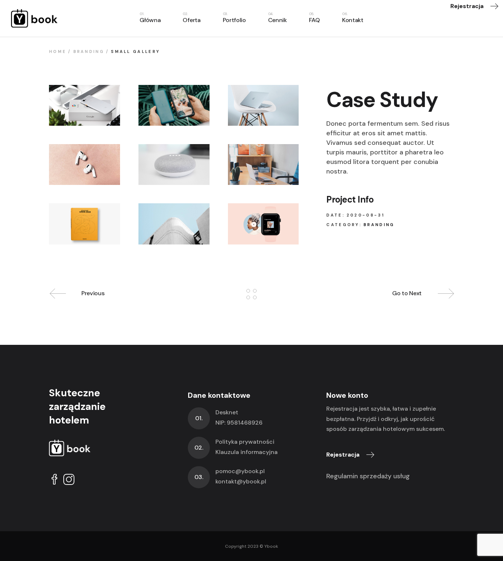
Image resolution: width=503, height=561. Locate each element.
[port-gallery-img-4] (84, 164)
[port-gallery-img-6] (263, 164)
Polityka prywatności (244, 442)
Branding (378, 224)
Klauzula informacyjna (246, 452)
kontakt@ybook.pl (240, 481)
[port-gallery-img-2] (174, 105)
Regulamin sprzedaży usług (368, 476)
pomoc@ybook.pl (240, 471)
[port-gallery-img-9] (174, 223)
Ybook (271, 546)
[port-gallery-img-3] (263, 105)
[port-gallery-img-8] (263, 223)
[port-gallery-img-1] (84, 105)
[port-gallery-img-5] (174, 164)
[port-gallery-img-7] (84, 223)
